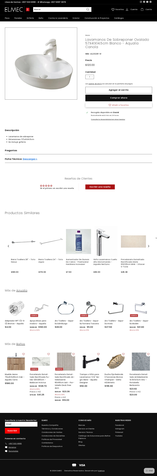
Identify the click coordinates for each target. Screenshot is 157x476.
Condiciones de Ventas (52, 432)
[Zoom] (41, 63)
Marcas (81, 425)
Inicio (87, 35)
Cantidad (90, 72)
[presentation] (8, 246)
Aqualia (21, 290)
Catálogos (119, 18)
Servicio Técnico (85, 432)
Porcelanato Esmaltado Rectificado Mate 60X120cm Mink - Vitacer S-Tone (133, 263)
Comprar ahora (118, 97)
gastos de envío (95, 84)
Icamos (101, 471)
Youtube (119, 436)
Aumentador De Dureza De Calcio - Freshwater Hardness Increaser (77, 261)
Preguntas (11, 150)
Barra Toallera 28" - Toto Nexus (23, 260)
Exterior (76, 18)
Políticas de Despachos (52, 446)
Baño (41, 18)
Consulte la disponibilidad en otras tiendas (108, 119)
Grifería (30, 18)
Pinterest (119, 432)
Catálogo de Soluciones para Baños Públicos (94, 437)
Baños (20, 344)
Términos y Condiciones (52, 429)
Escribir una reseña (100, 186)
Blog (80, 442)
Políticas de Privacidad (52, 439)
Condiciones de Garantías (53, 436)
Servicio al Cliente (86, 429)
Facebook (119, 425)
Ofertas (81, 445)
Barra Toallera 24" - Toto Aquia (51, 260)
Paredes (18, 18)
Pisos (7, 18)
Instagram (119, 429)
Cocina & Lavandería (58, 18)
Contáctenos (47, 443)
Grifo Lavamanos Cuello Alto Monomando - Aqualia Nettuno (105, 261)
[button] (118, 105)
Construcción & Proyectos (97, 18)
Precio (88, 60)
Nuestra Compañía (50, 425)
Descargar (29, 159)
